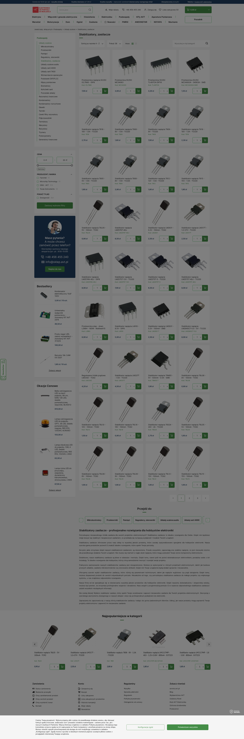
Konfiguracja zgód (145, 727)
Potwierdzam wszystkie (188, 727)
